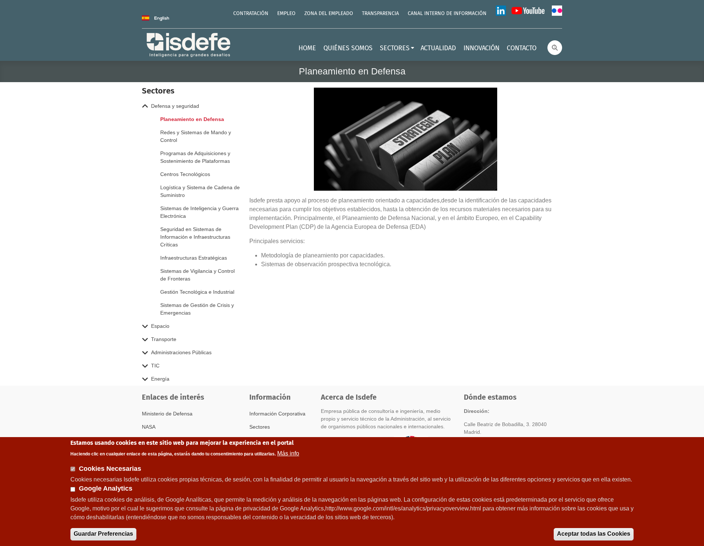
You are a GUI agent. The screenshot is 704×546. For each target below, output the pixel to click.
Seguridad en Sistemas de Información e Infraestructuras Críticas (195, 237)
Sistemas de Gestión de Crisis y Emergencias (197, 309)
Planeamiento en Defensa (192, 119)
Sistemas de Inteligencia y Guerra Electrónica (199, 212)
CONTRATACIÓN (250, 13)
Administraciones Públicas (181, 352)
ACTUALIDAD (438, 48)
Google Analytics (105, 488)
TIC (155, 366)
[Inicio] (189, 44)
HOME (307, 48)
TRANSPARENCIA (380, 13)
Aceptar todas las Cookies (593, 534)
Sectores (259, 427)
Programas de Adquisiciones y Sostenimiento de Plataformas (195, 157)
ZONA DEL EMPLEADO (328, 13)
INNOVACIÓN (481, 48)
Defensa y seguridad (175, 106)
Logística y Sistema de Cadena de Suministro (200, 191)
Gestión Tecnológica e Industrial (197, 292)
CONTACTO (521, 48)
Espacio (160, 326)
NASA (148, 427)
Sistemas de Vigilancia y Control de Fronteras (197, 275)
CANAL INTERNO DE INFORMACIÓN (447, 13)
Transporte (163, 339)
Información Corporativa (277, 414)
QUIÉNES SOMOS (348, 48)
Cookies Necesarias (110, 468)
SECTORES (395, 48)
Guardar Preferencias (103, 534)
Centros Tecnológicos (185, 174)
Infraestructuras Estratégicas (193, 258)
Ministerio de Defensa (167, 414)
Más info (288, 453)
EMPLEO (286, 13)
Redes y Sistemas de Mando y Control (195, 136)
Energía (160, 379)
